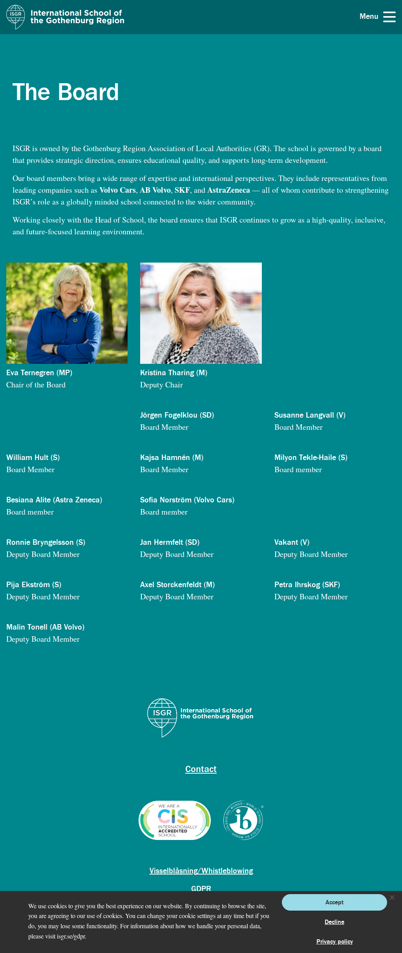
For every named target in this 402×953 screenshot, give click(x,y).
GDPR (201, 888)
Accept (334, 902)
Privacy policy (334, 941)
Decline (334, 922)
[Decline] (392, 897)
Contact (201, 769)
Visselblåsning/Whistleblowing (201, 870)
